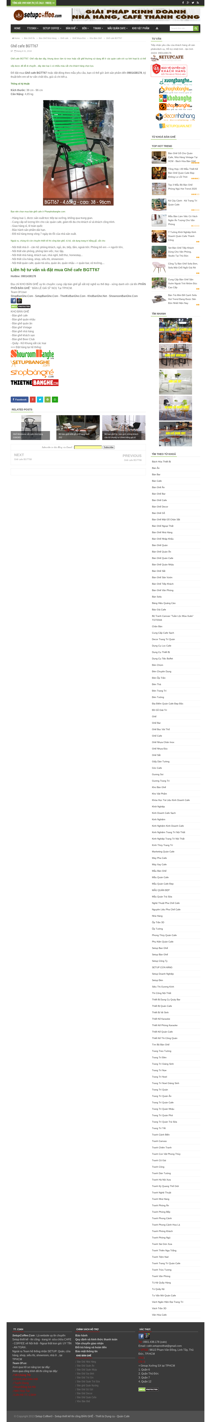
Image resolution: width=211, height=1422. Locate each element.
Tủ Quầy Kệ (158, 1289)
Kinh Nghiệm (158, 819)
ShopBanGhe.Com (22, 296)
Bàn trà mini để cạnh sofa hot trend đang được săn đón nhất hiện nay (182, 299)
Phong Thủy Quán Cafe (164, 935)
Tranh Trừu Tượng (161, 1269)
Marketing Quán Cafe (163, 851)
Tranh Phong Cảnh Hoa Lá (166, 1224)
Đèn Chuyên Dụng (161, 671)
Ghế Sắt (156, 755)
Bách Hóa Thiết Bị (161, 461)
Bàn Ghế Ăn (158, 487)
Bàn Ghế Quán (160, 545)
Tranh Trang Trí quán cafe (166, 1263)
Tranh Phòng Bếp (161, 1212)
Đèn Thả (156, 684)
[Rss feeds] (197, 3)
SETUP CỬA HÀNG (162, 967)
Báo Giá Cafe (159, 609)
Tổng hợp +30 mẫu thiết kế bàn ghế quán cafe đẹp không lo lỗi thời (183, 173)
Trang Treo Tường (161, 1051)
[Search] (196, 28)
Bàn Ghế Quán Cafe (162, 558)
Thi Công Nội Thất (161, 993)
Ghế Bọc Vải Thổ (161, 729)
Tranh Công (158, 1166)
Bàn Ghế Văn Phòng (162, 590)
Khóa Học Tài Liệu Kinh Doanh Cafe (171, 800)
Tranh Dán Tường (161, 1173)
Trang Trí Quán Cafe (163, 1102)
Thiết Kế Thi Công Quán (164, 1038)
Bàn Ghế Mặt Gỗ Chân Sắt (166, 519)
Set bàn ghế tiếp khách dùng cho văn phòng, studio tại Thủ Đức (181, 251)
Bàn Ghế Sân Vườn (162, 577)
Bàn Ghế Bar (159, 493)
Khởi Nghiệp (158, 806)
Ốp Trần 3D (158, 922)
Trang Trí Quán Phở (162, 1115)
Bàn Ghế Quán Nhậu (163, 564)
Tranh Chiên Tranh (162, 1147)
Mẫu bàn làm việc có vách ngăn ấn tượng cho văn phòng (182, 220)
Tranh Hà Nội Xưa (161, 1179)
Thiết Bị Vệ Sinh (160, 1012)
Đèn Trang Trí (159, 690)
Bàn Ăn (156, 468)
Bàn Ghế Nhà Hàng (162, 532)
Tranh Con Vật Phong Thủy (166, 1154)
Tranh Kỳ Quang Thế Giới (165, 1186)
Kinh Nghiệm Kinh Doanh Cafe (168, 825)
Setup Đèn (157, 980)
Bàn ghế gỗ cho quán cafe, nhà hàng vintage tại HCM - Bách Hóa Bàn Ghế (182, 157)
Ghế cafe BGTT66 (133, 460)
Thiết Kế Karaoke (161, 1019)
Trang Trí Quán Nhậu (163, 1109)
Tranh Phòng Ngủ (161, 1237)
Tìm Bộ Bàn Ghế (160, 1044)
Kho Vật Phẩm (159, 793)
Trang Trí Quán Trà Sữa (164, 1121)
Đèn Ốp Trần (159, 678)
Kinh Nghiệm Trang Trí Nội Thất (168, 832)
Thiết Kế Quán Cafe (162, 1031)
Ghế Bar (156, 723)
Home (17, 28)
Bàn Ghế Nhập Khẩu (163, 538)
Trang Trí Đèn (159, 1057)
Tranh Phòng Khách (162, 1231)
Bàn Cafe (157, 481)
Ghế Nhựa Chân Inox (163, 742)
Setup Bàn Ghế (160, 954)
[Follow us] (192, 3)
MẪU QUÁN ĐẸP (161, 890)
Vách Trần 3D (159, 1308)
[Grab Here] (157, 28)
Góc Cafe (157, 768)
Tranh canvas (159, 1141)
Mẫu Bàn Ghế (159, 871)
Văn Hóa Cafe (159, 1314)
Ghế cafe (157, 735)
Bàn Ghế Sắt (158, 571)
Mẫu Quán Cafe (160, 877)
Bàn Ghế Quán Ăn (161, 551)
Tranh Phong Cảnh (162, 1218)
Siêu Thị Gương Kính (163, 986)
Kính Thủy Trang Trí (162, 845)
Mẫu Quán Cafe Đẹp (163, 883)
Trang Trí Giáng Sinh (163, 1064)
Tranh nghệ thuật (161, 1192)
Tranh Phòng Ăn (160, 1205)
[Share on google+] (33, 400)
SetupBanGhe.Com (46, 296)
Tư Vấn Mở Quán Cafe (164, 1295)
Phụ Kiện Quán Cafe (162, 941)
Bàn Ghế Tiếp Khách (163, 583)
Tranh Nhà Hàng (160, 1199)
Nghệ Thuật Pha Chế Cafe (166, 903)
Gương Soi (157, 774)
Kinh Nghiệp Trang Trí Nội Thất (168, 838)
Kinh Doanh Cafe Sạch (164, 813)
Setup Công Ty (159, 961)
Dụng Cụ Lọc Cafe (161, 645)
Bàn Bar (156, 474)
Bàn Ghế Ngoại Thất (162, 526)
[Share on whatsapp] (55, 400)
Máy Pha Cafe (159, 858)
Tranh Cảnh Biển (161, 1134)
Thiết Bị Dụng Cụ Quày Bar (166, 999)
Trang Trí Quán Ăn (161, 1096)
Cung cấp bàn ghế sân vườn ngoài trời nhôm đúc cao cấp (182, 283)
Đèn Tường (158, 697)
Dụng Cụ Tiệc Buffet (162, 658)
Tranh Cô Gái (159, 1160)
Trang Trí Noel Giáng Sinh (165, 1083)
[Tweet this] (40, 400)
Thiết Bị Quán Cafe (162, 1006)
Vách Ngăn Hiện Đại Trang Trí (167, 1302)
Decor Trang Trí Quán (163, 639)
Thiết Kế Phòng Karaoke (165, 1025)
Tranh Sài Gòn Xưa (162, 1244)
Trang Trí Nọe (159, 1070)
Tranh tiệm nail (160, 1257)
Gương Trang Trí (161, 780)
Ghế (154, 716)
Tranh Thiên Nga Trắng (164, 1250)
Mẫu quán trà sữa (162, 896)
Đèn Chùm (157, 665)
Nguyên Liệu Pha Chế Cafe (166, 909)
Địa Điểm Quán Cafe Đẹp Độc (167, 703)
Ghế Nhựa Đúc (160, 748)
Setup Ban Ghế (160, 948)
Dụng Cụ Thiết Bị (161, 652)
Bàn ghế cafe (159, 500)
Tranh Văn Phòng (161, 1276)
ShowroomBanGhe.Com (123, 296)
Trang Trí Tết (159, 1128)
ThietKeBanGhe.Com (72, 296)
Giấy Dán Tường (160, 761)
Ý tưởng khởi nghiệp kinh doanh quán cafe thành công (182, 236)
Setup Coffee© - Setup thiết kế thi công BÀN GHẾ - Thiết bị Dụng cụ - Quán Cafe (82, 1416)
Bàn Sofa (157, 596)
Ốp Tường (157, 928)
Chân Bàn (157, 626)
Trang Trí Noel (159, 1076)
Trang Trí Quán (160, 1089)
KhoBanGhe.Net (97, 296)
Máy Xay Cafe (159, 864)
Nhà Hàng (157, 916)
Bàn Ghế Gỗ (158, 513)
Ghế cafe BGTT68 (23, 459)
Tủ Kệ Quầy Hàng (161, 1282)
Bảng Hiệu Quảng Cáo (164, 603)
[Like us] (183, 3)
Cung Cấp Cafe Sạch (163, 632)
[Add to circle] (187, 3)
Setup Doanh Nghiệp (163, 973)
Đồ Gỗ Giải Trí (159, 710)
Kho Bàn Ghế (159, 787)
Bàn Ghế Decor (160, 506)
